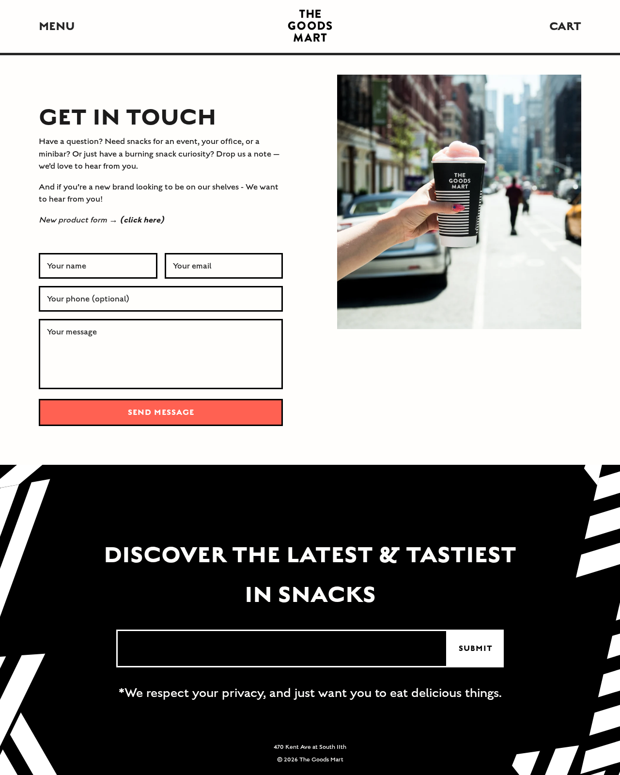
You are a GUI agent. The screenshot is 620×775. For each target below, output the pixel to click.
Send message (161, 412)
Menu (57, 26)
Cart (565, 26)
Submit (476, 648)
